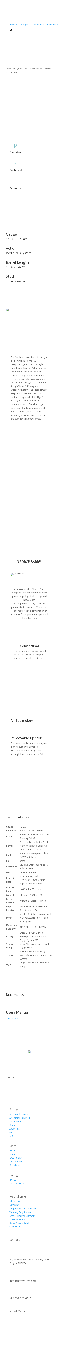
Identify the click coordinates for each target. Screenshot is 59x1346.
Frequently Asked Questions (23, 1208)
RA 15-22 (13, 1150)
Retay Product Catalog (20, 1222)
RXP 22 (12, 1179)
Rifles (13, 24)
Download (13, 1018)
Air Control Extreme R (20, 1117)
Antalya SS (14, 1128)
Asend (12, 1154)
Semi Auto (28, 68)
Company (14, 1204)
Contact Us (14, 1226)
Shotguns (17, 68)
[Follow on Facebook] (15, 1322)
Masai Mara (15, 1121)
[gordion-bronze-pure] (29, 310)
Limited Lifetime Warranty (22, 1215)
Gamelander (15, 1165)
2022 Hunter (15, 1157)
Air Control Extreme (19, 1114)
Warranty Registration (20, 1212)
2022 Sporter (15, 1161)
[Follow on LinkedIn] (22, 1322)
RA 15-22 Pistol (16, 1183)
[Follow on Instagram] (8, 1322)
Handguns (38, 24)
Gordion (38, 68)
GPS (11, 1135)
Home (8, 68)
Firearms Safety (17, 1219)
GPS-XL (13, 1132)
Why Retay (14, 1201)
